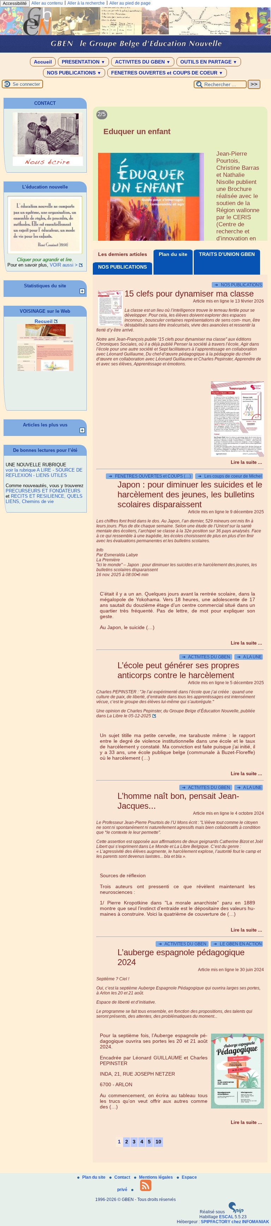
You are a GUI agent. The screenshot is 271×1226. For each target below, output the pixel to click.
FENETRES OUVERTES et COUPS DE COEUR (167, 73)
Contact (122, 1177)
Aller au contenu (47, 3)
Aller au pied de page (130, 3)
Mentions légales (156, 1177)
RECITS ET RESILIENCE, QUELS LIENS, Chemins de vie (44, 499)
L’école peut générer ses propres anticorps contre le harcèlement (178, 670)
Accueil (43, 62)
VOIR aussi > (64, 265)
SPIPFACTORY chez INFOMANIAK (235, 1221)
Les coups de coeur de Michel (230, 476)
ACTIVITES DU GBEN (142, 62)
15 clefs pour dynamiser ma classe (189, 293)
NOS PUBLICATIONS (74, 73)
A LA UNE (249, 656)
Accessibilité (15, 3)
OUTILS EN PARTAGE (208, 62)
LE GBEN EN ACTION (237, 943)
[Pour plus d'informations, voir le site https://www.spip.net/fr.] (236, 1211)
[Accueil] (135, 51)
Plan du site (173, 254)
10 (158, 1141)
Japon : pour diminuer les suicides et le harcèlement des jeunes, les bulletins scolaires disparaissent (190, 494)
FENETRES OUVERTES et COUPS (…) (150, 476)
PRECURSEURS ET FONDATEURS (43, 491)
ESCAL (226, 1216)
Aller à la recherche (86, 3)
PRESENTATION (83, 62)
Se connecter (26, 84)
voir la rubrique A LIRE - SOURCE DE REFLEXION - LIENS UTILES (44, 472)
